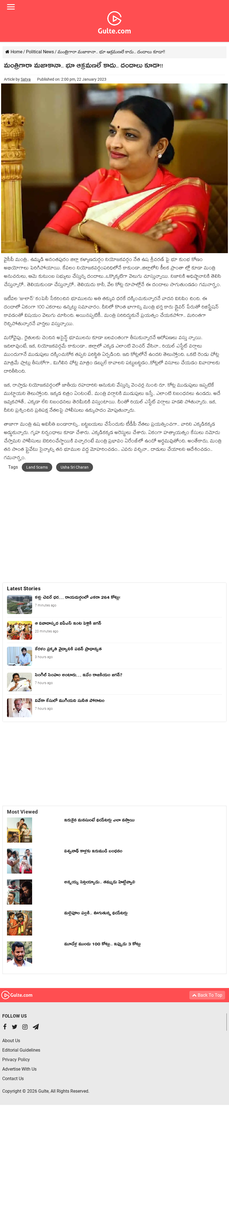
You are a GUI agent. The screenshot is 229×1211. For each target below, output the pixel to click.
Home (15, 51)
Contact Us (13, 1078)
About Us (11, 1040)
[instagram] (25, 1027)
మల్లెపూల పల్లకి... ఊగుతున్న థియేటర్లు (96, 914)
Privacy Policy (16, 1059)
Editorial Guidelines (21, 1050)
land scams (37, 467)
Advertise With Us (19, 1069)
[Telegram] (36, 1027)
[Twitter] (14, 1027)
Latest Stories (23, 588)
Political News (40, 51)
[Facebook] (5, 1027)
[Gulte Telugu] (114, 21)
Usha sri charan (75, 467)
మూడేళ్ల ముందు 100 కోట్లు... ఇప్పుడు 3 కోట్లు (102, 945)
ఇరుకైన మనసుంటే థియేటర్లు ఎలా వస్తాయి (100, 821)
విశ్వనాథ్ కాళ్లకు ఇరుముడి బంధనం (93, 852)
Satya (26, 79)
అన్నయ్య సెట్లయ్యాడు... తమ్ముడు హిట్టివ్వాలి (99, 883)
